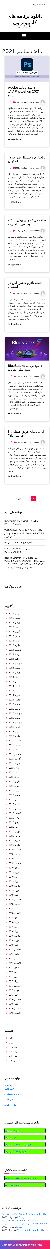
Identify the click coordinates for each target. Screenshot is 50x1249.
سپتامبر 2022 (15, 722)
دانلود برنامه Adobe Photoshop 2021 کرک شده (23, 91)
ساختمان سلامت (11, 1094)
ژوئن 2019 (14, 872)
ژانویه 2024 (14, 699)
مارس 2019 (14, 885)
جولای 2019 (14, 867)
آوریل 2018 (14, 931)
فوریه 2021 (14, 786)
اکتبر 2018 (14, 908)
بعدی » (19, 498)
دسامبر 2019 (15, 849)
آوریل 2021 (14, 777)
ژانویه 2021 (14, 790)
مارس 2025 (14, 636)
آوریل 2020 (14, 831)
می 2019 (13, 876)
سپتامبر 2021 (15, 754)
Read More (15, 139)
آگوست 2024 (15, 668)
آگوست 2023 (15, 717)
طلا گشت (8, 1085)
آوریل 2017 (14, 981)
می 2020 (13, 826)
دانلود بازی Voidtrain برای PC (18, 542)
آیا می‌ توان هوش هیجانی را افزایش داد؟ (26, 433)
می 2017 (13, 976)
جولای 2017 (14, 967)
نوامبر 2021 (14, 745)
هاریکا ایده (8, 1099)
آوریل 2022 (14, 727)
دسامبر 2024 (15, 649)
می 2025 (13, 627)
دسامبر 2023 (15, 704)
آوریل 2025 (14, 631)
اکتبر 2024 (14, 658)
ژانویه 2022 (14, 736)
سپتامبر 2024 (15, 663)
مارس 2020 (14, 836)
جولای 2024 (14, 672)
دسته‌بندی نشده (16, 1060)
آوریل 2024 (14, 686)
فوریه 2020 (14, 840)
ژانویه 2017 (14, 994)
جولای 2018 (14, 917)
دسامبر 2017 (15, 949)
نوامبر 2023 (14, 708)
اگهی (11, 1038)
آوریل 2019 (14, 881)
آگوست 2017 (15, 963)
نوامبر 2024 (14, 654)
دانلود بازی (13, 1047)
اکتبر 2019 (14, 858)
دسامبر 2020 (15, 795)
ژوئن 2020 (14, 822)
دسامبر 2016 (15, 999)
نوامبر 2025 (14, 613)
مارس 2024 (14, 690)
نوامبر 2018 (14, 904)
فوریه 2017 (14, 990)
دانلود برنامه (14, 1051)
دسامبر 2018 (15, 899)
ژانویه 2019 (14, 895)
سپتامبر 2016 (15, 1008)
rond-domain (35, 102)
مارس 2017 (14, 985)
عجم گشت (9, 1088)
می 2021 (13, 772)
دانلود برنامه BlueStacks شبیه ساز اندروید (25, 367)
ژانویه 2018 (14, 944)
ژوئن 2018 (14, 922)
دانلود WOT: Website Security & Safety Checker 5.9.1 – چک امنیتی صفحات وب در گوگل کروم (24, 533)
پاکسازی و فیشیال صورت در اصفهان (26, 159)
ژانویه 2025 (14, 645)
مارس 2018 (14, 935)
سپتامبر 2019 (15, 863)
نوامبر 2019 (14, 854)
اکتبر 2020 (14, 804)
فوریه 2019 (14, 890)
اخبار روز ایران (10, 1104)
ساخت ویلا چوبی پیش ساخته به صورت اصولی (27, 222)
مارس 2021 (14, 781)
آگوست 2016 (15, 1013)
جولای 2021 (14, 763)
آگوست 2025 (15, 618)
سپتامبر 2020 (15, 808)
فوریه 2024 (14, 695)
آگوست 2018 (15, 913)
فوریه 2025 (14, 640)
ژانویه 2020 (14, 845)
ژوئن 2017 (14, 972)
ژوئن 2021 (14, 767)
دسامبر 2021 (15, 740)
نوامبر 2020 (14, 799)
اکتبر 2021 (14, 749)
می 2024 (13, 681)
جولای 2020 (14, 817)
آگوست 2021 (15, 758)
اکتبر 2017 (13, 958)
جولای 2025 (14, 622)
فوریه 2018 (14, 940)
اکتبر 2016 (14, 1004)
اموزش (12, 1042)
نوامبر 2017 (14, 954)
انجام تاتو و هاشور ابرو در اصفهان (25, 285)
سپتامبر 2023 (15, 713)
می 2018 (13, 926)
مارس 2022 (14, 731)
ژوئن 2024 (14, 677)
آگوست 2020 (15, 813)
